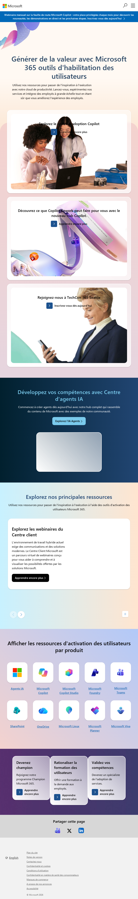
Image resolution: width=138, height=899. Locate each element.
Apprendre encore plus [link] (29, 578)
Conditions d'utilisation (38, 870)
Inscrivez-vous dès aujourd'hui (73, 305)
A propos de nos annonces (39, 883)
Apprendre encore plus (73, 132)
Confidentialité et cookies (38, 866)
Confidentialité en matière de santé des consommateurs (53, 875)
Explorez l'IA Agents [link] (67, 421)
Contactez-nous (34, 861)
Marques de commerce (37, 879)
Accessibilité (32, 888)
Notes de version (34, 857)
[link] (57, 830)
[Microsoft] (14, 6)
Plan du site (32, 852)
